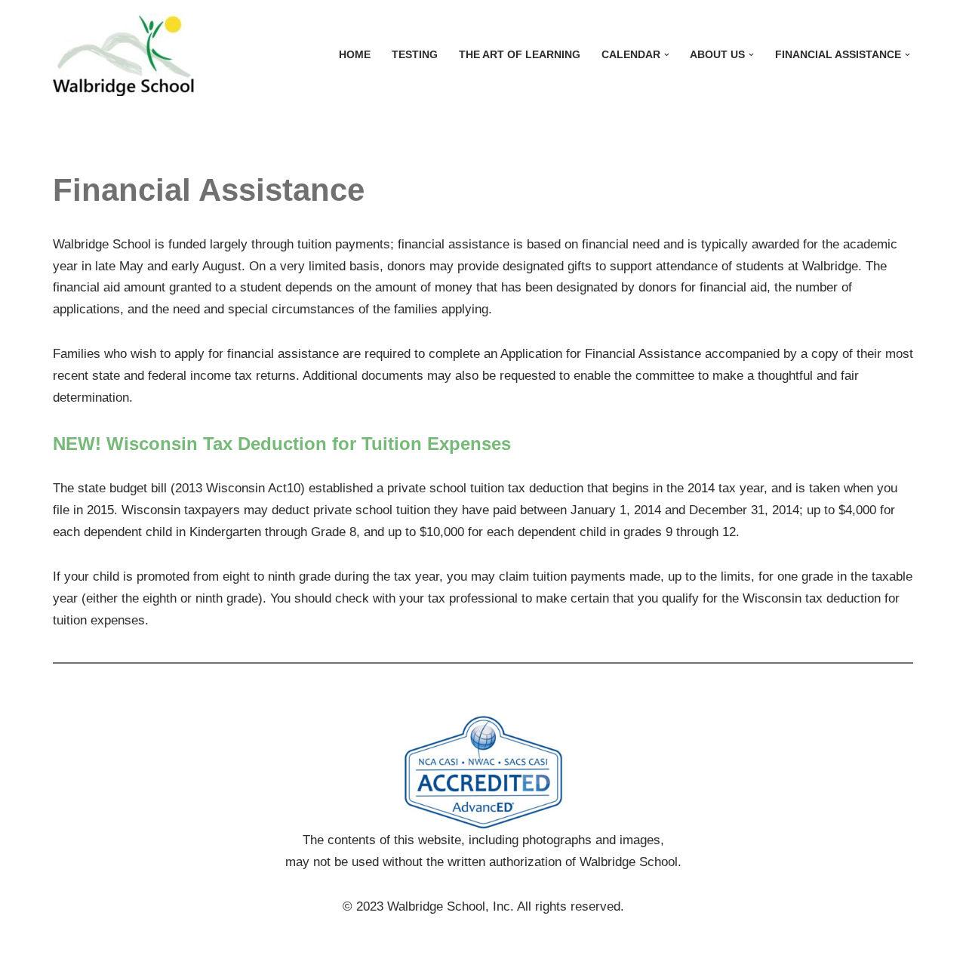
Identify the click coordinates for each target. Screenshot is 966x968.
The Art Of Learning (519, 54)
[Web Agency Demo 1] (132, 55)
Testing (415, 54)
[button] (666, 54)
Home (355, 54)
